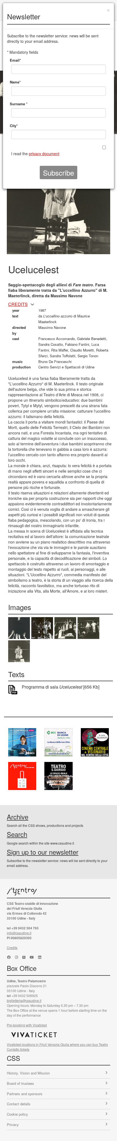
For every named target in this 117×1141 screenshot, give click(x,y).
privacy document (44, 153)
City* (14, 125)
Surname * (18, 103)
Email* (15, 60)
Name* (15, 82)
